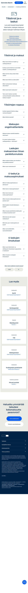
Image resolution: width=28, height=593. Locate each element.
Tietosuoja (15, 484)
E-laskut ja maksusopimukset (14, 43)
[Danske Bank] (6, 3)
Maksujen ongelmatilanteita (14, 39)
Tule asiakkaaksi (14, 418)
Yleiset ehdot (9, 484)
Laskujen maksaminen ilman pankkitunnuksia (15, 41)
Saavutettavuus (5, 485)
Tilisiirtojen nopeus (14, 38)
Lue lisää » (4, 475)
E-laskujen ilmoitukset (14, 45)
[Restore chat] (24, 582)
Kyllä (9, 269)
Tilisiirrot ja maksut (14, 36)
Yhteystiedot (4, 484)
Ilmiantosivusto (12, 485)
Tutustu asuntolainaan (14, 424)
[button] (14, 63)
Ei (18, 269)
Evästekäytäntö (21, 484)
